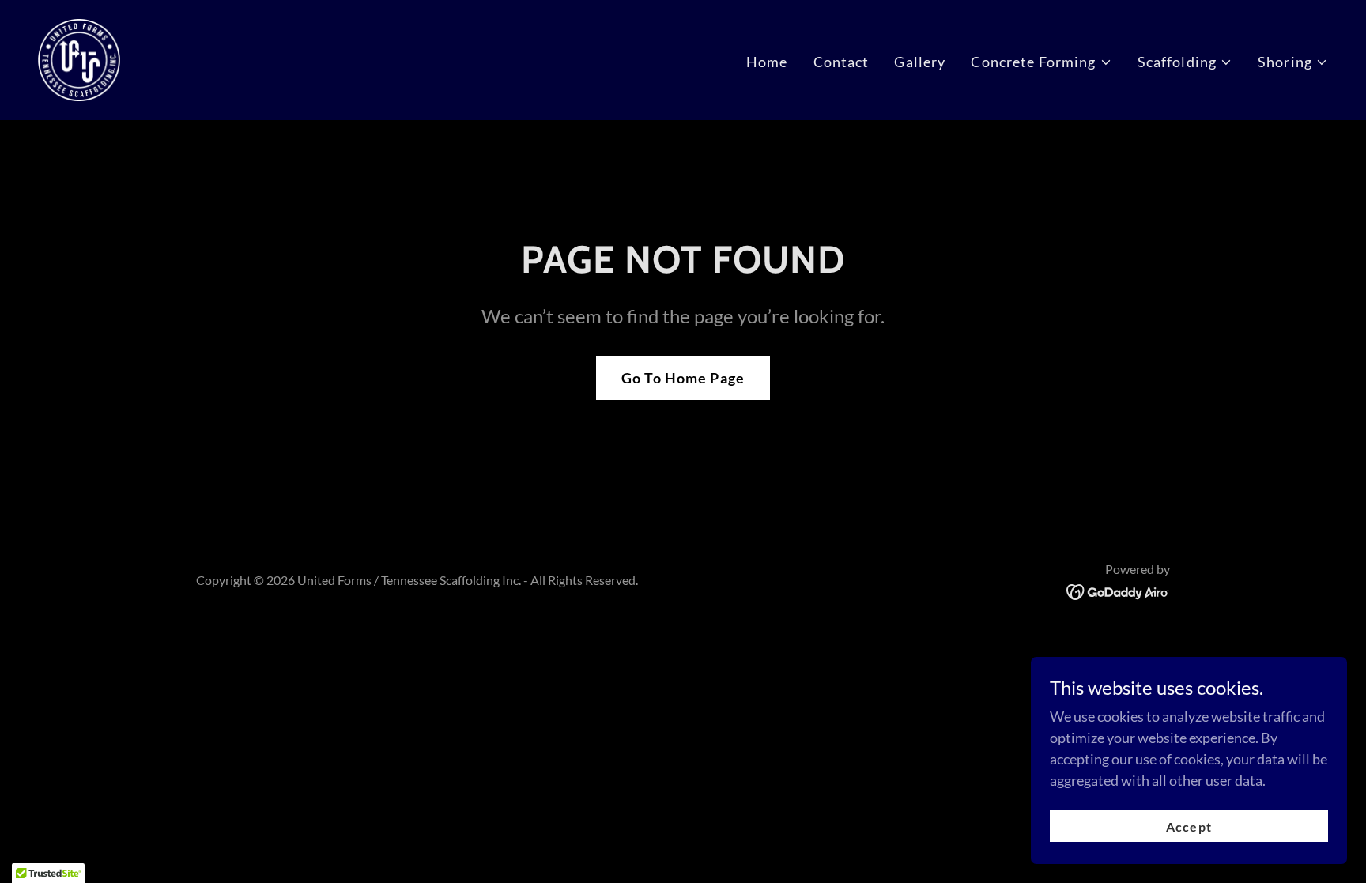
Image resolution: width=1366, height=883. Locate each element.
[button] (1041, 62)
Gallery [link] (919, 61)
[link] (79, 58)
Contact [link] (841, 61)
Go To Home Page (683, 378)
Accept (1188, 826)
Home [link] (767, 61)
